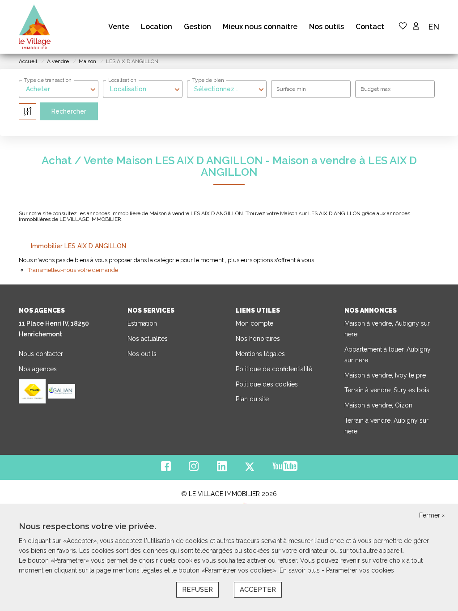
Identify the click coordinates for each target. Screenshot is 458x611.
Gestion (197, 26)
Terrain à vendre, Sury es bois (386, 390)
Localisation (122, 80)
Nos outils (326, 26)
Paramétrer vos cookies (360, 570)
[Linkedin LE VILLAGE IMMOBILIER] (222, 468)
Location (156, 26)
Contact (370, 26)
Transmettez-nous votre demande (73, 270)
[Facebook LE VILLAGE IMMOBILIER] (166, 468)
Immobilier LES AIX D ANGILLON (78, 246)
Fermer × (432, 515)
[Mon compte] (416, 27)
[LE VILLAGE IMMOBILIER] (35, 26)
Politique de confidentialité (274, 369)
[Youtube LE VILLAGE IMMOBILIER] (284, 468)
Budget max (375, 89)
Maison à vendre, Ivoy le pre (385, 375)
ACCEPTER (258, 590)
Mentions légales (260, 353)
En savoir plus (301, 570)
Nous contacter (41, 353)
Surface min (291, 89)
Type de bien (208, 80)
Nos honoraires (258, 338)
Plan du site (252, 399)
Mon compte (254, 323)
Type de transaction (48, 80)
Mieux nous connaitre (260, 26)
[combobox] (58, 89)
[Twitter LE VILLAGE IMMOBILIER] (249, 468)
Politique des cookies (267, 384)
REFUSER (197, 590)
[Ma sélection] (403, 27)
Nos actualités (147, 338)
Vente (118, 26)
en (433, 26)
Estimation (142, 323)
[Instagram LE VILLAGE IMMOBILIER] (194, 468)
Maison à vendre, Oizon (378, 405)
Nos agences (38, 369)
